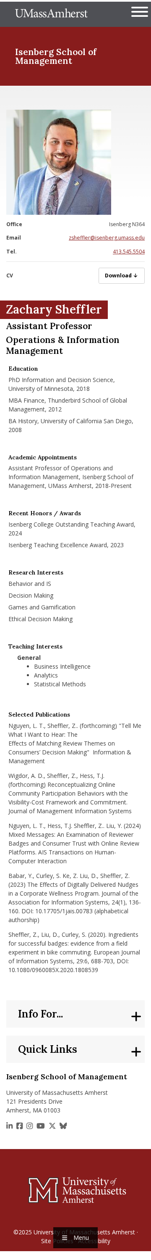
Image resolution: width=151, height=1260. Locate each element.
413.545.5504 (129, 251)
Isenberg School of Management (55, 56)
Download (125, 275)
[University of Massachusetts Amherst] (75, 1190)
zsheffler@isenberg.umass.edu (107, 237)
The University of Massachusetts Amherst (51, 14)
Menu (81, 1238)
